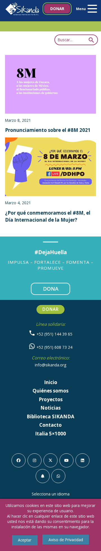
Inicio (50, 382)
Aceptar (24, 540)
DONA (50, 288)
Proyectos (51, 399)
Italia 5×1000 (50, 433)
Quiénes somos (50, 390)
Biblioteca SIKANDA (50, 416)
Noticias (50, 408)
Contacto (50, 425)
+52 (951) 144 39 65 (53, 334)
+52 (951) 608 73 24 (53, 347)
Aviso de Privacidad (66, 539)
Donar (57, 8)
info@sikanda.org (50, 365)
